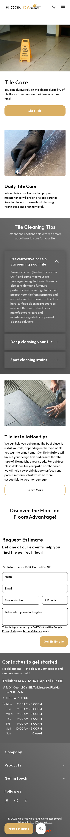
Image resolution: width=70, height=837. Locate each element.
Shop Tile (35, 110)
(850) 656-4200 (17, 698)
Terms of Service (32, 631)
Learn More (35, 490)
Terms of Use (44, 822)
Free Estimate (18, 828)
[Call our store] (41, 828)
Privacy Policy (10, 631)
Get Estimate (54, 641)
